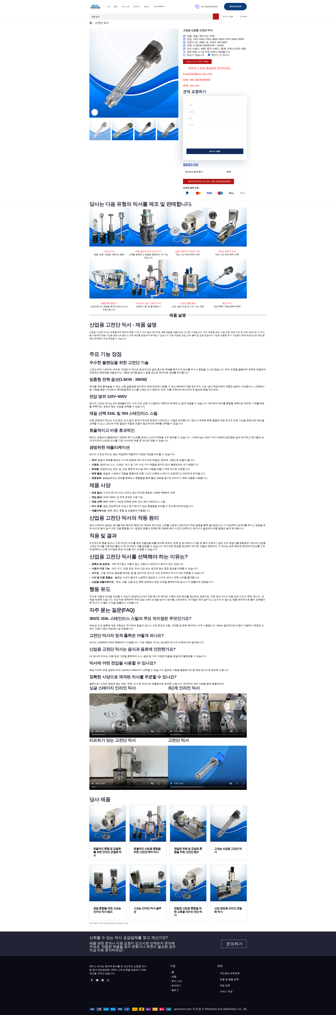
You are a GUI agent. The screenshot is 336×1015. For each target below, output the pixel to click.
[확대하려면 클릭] (94, 112)
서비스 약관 (226, 991)
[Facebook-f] (91, 980)
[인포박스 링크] (206, 6)
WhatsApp (235, 6)
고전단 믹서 (102, 22)
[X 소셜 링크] (236, 171)
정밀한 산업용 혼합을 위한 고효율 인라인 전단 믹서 (188, 911)
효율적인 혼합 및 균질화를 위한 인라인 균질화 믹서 (107, 852)
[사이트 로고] (95, 6)
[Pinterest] (102, 980)
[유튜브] (97, 980)
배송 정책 (225, 985)
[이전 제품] (238, 23)
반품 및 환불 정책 (229, 979)
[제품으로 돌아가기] (242, 23)
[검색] (216, 16)
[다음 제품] (245, 23)
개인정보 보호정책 (230, 973)
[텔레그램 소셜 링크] (245, 171)
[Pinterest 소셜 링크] (239, 171)
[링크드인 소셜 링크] (242, 171)
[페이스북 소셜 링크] (233, 171)
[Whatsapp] (108, 980)
